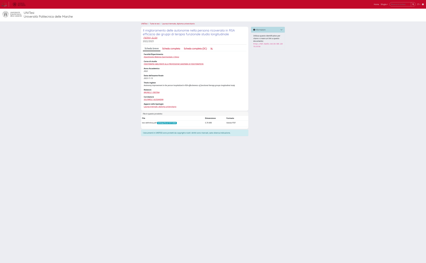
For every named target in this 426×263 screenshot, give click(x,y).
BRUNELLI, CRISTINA (152, 92)
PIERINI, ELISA (150, 37)
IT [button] (418, 4)
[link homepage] (5, 4)
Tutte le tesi (155, 23)
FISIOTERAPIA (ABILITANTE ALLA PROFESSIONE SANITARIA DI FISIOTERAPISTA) (174, 64)
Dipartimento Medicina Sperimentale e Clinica (161, 57)
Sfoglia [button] (384, 4)
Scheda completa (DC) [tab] (195, 48)
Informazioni (260, 30)
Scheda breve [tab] (152, 48)
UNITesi (144, 23)
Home (376, 4)
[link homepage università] (19, 4)
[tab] (212, 48)
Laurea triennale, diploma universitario (178, 23)
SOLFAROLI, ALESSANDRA (153, 99)
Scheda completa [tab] (171, 48)
